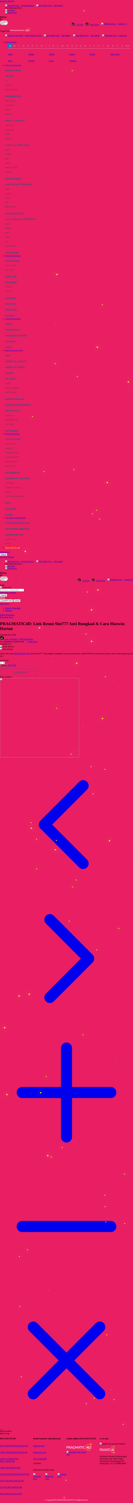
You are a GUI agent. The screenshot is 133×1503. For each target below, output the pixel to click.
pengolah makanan (14, 398)
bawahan (8, 154)
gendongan (10, 297)
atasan (7, 150)
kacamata (8, 85)
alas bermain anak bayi (17, 528)
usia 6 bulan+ (10, 270)
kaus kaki (8, 139)
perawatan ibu (12, 472)
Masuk (3, 555)
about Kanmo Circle (32, 35)
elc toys (8, 544)
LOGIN (79, 25)
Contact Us (122, 24)
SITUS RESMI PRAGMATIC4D (14, 1446)
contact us (122, 35)
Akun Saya (4, 552)
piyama (8, 110)
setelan (7, 163)
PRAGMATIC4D (21, 653)
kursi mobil (11, 282)
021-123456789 (39, 1459)
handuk (9, 514)
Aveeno (31, 61)
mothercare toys (11, 539)
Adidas (31, 54)
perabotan (10, 341)
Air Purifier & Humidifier (15, 496)
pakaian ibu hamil (14, 213)
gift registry (58, 5)
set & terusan (10, 105)
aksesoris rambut (11, 90)
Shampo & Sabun (11, 453)
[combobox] (12, 590)
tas (6, 81)
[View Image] (0, 1429)
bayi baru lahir (10, 265)
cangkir (8, 383)
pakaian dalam (10, 207)
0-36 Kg (8, 291)
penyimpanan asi (11, 420)
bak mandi (10, 508)
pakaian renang (13, 178)
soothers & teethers (15, 367)
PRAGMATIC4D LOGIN (11, 1494)
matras (8, 347)
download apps (27, 5)
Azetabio (73, 61)
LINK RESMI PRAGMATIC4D (13, 1452)
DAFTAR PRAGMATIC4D (12, 1481)
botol (7, 355)
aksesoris (8, 172)
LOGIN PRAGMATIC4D (11, 1487)
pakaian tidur (10, 101)
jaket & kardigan (11, 167)
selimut (8, 323)
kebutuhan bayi (13, 96)
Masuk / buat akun (12, 608)
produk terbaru (13, 70)
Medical (8, 492)
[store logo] (20, 31)
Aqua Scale (114, 54)
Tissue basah (9, 483)
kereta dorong (12, 260)
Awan (51, 61)
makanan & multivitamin (18, 404)
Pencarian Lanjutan (8, 592)
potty (7, 502)
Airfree (52, 54)
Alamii (72, 54)
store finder (95, 35)
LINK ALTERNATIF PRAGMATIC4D (9, 1460)
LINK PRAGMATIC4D (10, 1468)
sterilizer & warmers (15, 361)
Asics (10, 61)
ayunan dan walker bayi (17, 522)
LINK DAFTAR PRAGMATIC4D (14, 1474)
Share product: (6, 677)
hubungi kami (39, 1446)
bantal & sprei (12, 329)
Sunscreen (9, 448)
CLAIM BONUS (20, 672)
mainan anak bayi (14, 534)
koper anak (11, 276)
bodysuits (8, 114)
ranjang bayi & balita (16, 335)
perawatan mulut (11, 461)
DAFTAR (94, 25)
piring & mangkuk (12, 388)
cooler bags (9, 424)
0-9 (127, 45)
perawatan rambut (11, 457)
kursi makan (11, 430)
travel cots (10, 303)
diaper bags (11, 309)
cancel (3, 595)
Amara (92, 54)
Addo (10, 54)
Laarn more (32, 641)
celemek (9, 373)
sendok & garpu (11, 392)
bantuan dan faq (39, 1452)
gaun (7, 159)
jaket (7, 202)
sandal (7, 134)
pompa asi (9, 415)
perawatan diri (10, 466)
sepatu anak (9, 130)
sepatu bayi (9, 125)
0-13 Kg (8, 287)
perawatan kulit (10, 444)
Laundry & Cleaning (12, 487)
